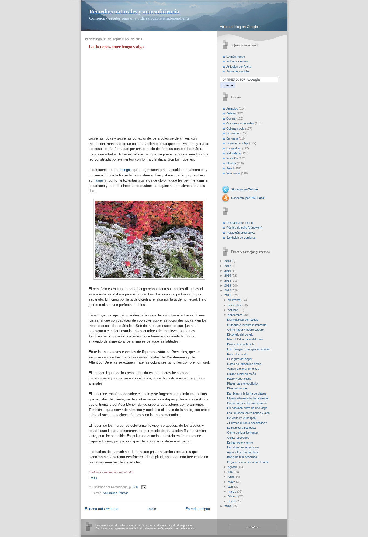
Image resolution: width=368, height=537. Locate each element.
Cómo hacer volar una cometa (247, 403)
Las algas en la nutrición (243, 447)
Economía (232, 133)
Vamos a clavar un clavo (243, 368)
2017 (227, 265)
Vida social (233, 173)
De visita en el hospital (241, 418)
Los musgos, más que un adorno (248, 349)
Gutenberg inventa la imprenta (246, 324)
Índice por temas (237, 61)
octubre (233, 310)
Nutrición (232, 158)
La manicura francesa (241, 427)
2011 (227, 295)
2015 (227, 275)
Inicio (152, 509)
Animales (232, 108)
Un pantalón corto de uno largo (247, 408)
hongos (126, 170)
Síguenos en (244, 189)
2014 (227, 280)
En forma (232, 138)
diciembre (234, 300)
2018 (227, 261)
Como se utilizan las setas (244, 363)
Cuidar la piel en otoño (241, 373)
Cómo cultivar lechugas (242, 432)
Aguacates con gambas (242, 452)
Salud (230, 168)
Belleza (231, 113)
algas (99, 180)
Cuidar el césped (238, 437)
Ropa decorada (237, 354)
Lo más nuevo (235, 56)
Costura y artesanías (240, 123)
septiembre (235, 314)
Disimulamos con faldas (242, 319)
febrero (232, 496)
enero (231, 501)
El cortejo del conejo (240, 334)
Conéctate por (247, 198)
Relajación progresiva (240, 232)
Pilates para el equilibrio (242, 383)
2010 (227, 506)
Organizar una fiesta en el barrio (248, 462)
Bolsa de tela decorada (242, 457)
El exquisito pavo (238, 388)
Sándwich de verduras (241, 237)
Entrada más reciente (101, 509)
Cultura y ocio (235, 128)
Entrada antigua (197, 509)
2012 (227, 290)
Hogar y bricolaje (237, 143)
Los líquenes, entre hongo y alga (116, 46)
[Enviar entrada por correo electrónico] (143, 486)
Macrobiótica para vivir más (245, 339)
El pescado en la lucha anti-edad (248, 398)
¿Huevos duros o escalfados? (247, 422)
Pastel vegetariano (239, 378)
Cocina (230, 118)
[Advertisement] (134, 91)
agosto (232, 467)
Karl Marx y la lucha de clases (246, 393)
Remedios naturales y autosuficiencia (134, 11)
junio (231, 476)
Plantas (124, 492)
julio (230, 471)
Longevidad (233, 148)
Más (94, 478)
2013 (227, 285)
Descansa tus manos (240, 222)
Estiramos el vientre (240, 442)
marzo (232, 491)
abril (230, 486)
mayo (231, 481)
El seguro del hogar (239, 359)
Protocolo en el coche (241, 344)
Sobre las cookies (238, 71)
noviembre (235, 305)
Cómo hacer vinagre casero (245, 329)
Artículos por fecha (238, 66)
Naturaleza (110, 492)
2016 (227, 270)
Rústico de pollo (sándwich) (244, 227)
